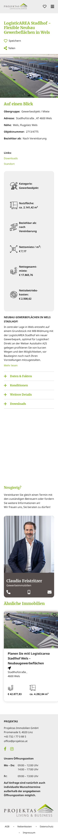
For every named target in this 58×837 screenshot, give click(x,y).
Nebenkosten (24, 826)
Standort (9, 164)
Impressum (29, 832)
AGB (7, 826)
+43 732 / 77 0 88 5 (15, 736)
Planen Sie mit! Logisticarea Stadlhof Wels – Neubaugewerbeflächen (29, 658)
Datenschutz (46, 826)
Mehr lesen (11, 365)
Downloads (11, 158)
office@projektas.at (16, 741)
